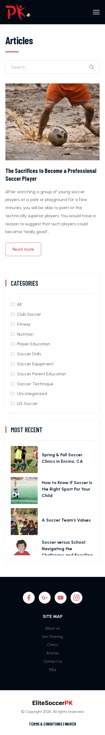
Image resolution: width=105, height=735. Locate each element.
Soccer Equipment (35, 363)
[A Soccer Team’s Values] (24, 521)
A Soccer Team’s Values (66, 520)
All (19, 304)
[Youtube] (60, 598)
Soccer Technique (35, 383)
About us (52, 628)
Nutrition (25, 334)
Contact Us (52, 661)
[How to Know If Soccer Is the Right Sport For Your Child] (24, 490)
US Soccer (27, 403)
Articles (52, 653)
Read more (23, 249)
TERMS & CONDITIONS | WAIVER (52, 723)
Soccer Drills (29, 353)
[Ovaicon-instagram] (76, 598)
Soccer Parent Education (41, 373)
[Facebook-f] (29, 598)
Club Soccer (29, 314)
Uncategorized (32, 393)
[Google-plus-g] (45, 598)
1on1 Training (52, 636)
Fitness (23, 324)
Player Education (33, 343)
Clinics (52, 644)
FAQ (52, 670)
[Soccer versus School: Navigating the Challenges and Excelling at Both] (24, 552)
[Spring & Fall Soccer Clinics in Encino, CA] (24, 459)
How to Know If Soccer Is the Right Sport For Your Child (67, 489)
